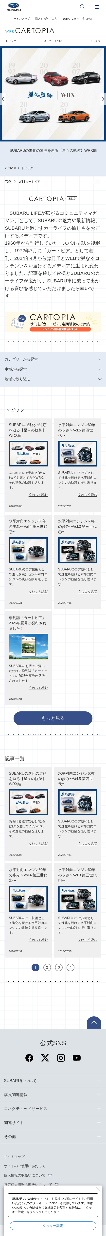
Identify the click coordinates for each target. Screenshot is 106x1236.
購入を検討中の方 (46, 18)
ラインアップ (22, 18)
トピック (10, 40)
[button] (3, 99)
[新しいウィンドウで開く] (29, 1061)
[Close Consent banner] (98, 1189)
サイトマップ (14, 1157)
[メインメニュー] (96, 6)
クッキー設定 (53, 1226)
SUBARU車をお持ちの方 (77, 18)
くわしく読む (38, 494)
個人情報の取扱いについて (24, 1175)
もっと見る (53, 718)
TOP (8, 181)
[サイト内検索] (84, 6)
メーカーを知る (53, 40)
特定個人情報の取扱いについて (28, 1184)
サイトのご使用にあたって (24, 1166)
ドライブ (95, 40)
